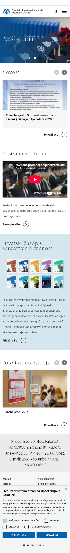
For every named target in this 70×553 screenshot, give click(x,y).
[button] (64, 72)
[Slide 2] (40, 58)
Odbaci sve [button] (52, 534)
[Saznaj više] (35, 40)
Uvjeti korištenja (45, 478)
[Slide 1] (35, 58)
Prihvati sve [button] (18, 534)
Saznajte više (11, 224)
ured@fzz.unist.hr (36, 459)
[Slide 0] (30, 58)
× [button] (66, 489)
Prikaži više (10, 340)
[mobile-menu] (64, 11)
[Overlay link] (35, 104)
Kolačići (7, 483)
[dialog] (35, 519)
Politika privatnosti (47, 483)
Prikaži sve (51, 134)
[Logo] (22, 11)
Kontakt (7, 478)
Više (56, 513)
